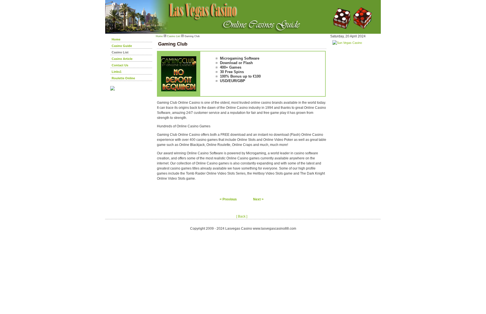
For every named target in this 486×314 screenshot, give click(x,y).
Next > (258, 199)
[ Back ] (241, 216)
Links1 (117, 71)
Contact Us (120, 65)
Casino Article (122, 58)
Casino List (120, 52)
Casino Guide (122, 46)
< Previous (228, 199)
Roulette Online (123, 78)
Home (116, 39)
